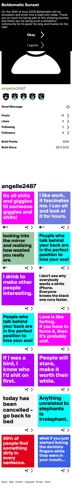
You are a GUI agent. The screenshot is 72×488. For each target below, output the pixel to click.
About (4, 482)
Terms (48, 482)
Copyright (29, 482)
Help (11, 482)
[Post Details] (31, 227)
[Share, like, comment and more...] (18, 223)
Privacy (39, 482)
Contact (19, 482)
